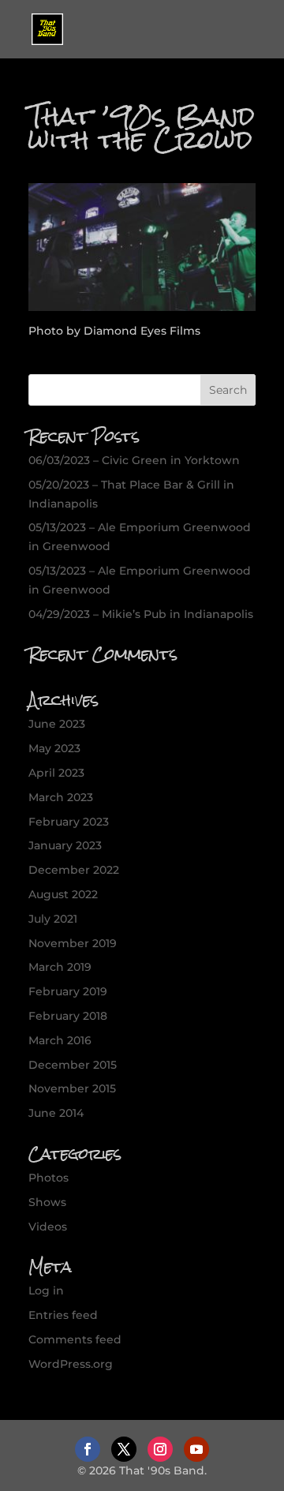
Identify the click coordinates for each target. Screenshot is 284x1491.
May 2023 (54, 748)
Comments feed (74, 1339)
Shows (47, 1202)
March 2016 (60, 1040)
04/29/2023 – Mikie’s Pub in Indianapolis (140, 614)
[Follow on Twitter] (123, 1449)
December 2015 (72, 1065)
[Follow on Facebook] (87, 1449)
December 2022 (73, 870)
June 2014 (56, 1113)
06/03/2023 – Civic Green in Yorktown (134, 460)
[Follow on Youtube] (196, 1449)
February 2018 (67, 1016)
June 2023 (56, 724)
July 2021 (52, 919)
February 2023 (68, 822)
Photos (48, 1178)
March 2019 (60, 967)
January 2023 (65, 845)
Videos (47, 1226)
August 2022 (63, 894)
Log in (46, 1290)
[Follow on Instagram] (160, 1449)
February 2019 (67, 991)
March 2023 (60, 797)
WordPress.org (70, 1364)
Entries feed (63, 1315)
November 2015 (72, 1088)
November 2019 (72, 943)
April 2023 (56, 773)
